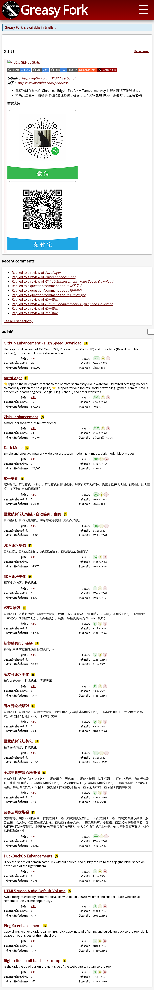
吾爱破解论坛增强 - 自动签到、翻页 (32, 514)
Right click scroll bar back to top (32, 960)
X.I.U (33, 358)
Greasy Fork (54, 9)
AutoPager (13, 377)
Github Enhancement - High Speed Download (43, 343)
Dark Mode (13, 447)
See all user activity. (18, 321)
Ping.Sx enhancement (22, 925)
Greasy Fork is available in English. (30, 27)
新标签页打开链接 (18, 643)
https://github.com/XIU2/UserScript (49, 78)
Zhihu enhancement (21, 416)
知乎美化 (11, 478)
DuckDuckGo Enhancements (28, 855)
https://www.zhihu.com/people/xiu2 (45, 83)
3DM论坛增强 (15, 545)
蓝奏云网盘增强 (16, 812)
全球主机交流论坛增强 (22, 772)
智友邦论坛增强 (16, 705)
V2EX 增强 (12, 607)
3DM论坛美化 (15, 576)
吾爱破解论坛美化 (18, 741)
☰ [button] (143, 9)
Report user (141, 51)
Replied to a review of (36, 272)
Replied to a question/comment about (47, 286)
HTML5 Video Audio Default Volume (34, 890)
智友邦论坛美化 (16, 674)
